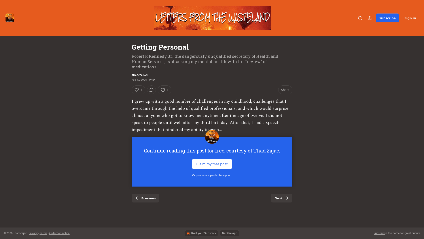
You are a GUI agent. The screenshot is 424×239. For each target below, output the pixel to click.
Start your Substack (203, 233)
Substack (379, 233)
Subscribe (387, 18)
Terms (43, 233)
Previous (148, 198)
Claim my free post (212, 164)
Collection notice (59, 233)
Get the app (229, 233)
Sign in (410, 18)
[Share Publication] (369, 17)
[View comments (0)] (151, 89)
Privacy (33, 233)
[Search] (360, 17)
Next (278, 198)
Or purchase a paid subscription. (212, 175)
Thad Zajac (140, 75)
